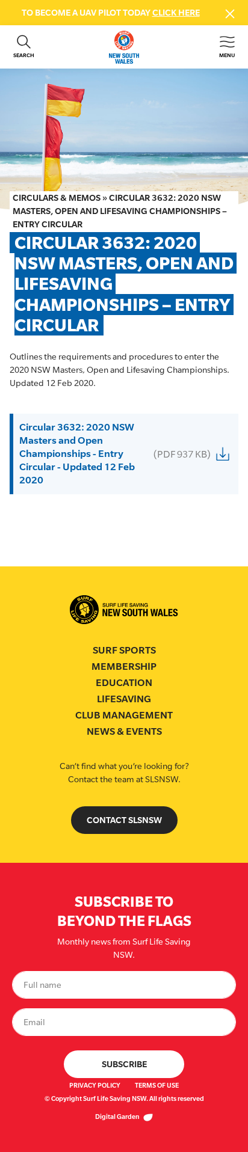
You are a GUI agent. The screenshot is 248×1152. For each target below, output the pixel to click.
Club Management (124, 715)
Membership (124, 666)
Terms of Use (157, 1085)
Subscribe (124, 1064)
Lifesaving (124, 699)
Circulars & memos (57, 197)
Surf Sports (124, 650)
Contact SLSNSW (124, 820)
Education (124, 682)
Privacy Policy (94, 1085)
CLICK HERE (176, 12)
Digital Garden (118, 1116)
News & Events (124, 731)
